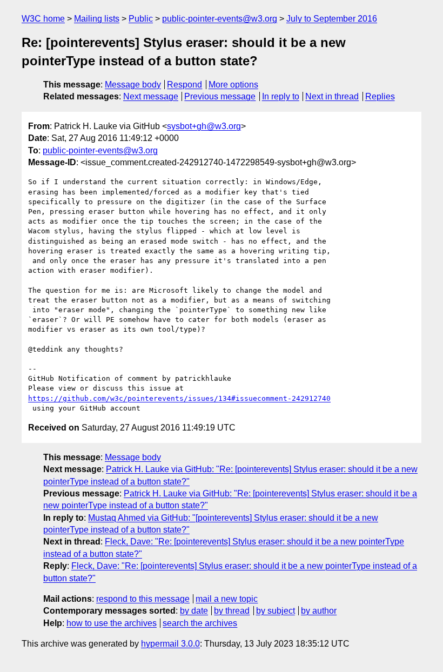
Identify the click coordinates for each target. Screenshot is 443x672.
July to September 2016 (331, 18)
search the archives (200, 623)
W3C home (43, 18)
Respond (184, 84)
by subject (275, 610)
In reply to (280, 96)
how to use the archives (111, 623)
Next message (150, 96)
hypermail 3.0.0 (170, 643)
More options (233, 84)
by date (194, 610)
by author (319, 610)
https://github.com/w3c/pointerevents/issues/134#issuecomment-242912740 (179, 398)
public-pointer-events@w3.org (219, 18)
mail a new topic (227, 598)
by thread (232, 610)
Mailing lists (96, 18)
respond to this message (143, 598)
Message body (133, 84)
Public (141, 18)
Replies (380, 96)
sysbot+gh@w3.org (204, 126)
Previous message (220, 96)
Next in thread (332, 96)
